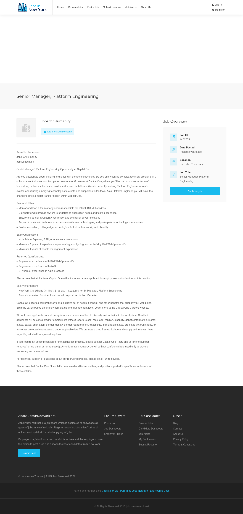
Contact (177, 428)
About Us (146, 7)
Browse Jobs (75, 7)
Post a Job (93, 7)
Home (60, 7)
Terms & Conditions (184, 444)
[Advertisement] (121, 58)
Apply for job (195, 191)
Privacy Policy (181, 439)
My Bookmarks (147, 439)
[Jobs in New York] (32, 9)
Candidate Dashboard (151, 428)
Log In (218, 4)
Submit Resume (112, 7)
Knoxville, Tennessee (192, 164)
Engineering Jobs (160, 490)
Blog (175, 423)
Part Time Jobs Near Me (134, 490)
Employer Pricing (113, 434)
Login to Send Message (59, 131)
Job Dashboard (113, 428)
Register (220, 9)
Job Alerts (130, 7)
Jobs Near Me (110, 490)
